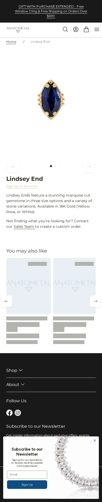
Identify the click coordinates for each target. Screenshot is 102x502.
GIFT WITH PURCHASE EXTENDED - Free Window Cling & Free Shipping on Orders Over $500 (51, 11)
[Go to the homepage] (18, 30)
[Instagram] (18, 414)
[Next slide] (89, 166)
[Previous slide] (13, 166)
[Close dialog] (95, 440)
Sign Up (27, 485)
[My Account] (76, 29)
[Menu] (97, 29)
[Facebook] (9, 414)
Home (11, 42)
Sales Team (24, 226)
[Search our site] (65, 29)
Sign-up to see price (21, 186)
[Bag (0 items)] (86, 29)
